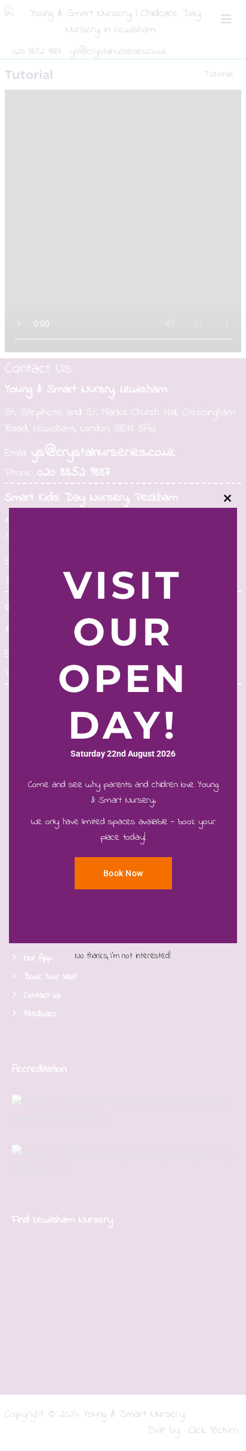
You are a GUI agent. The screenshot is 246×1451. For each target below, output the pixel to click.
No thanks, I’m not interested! (123, 956)
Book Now (123, 873)
